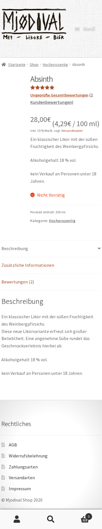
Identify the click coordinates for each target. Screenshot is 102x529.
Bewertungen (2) (17, 282)
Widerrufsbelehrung (28, 456)
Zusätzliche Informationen (27, 265)
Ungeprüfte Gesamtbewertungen (59, 95)
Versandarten (22, 477)
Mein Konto (17, 519)
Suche (51, 519)
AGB (13, 445)
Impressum (20, 488)
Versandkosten (72, 130)
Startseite (17, 64)
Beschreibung (14, 248)
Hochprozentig (55, 64)
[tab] (51, 248)
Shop (34, 64)
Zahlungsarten (23, 467)
